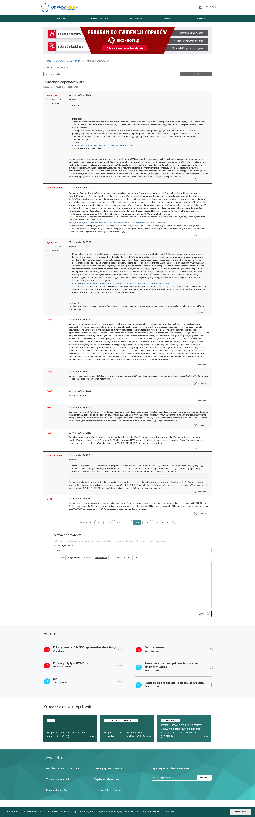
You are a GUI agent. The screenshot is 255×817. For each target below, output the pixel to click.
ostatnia (166, 522)
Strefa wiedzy (97, 18)
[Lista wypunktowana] (112, 557)
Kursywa (87, 557)
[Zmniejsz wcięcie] (124, 557)
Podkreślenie (101, 557)
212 (128, 522)
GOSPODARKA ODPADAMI (67, 60)
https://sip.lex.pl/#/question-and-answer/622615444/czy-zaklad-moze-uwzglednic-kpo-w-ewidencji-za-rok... (118, 222)
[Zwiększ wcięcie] (130, 557)
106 (47, 665)
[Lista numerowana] (118, 557)
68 (138, 649)
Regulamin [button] (169, 811)
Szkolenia (136, 18)
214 (146, 522)
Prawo (168, 18)
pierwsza (89, 522)
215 (156, 522)
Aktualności (58, 18)
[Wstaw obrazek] (136, 557)
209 (99, 522)
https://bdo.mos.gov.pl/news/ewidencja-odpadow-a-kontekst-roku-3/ (104, 145)
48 (47, 649)
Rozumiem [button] (240, 812)
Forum (200, 18)
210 (109, 522)
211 (118, 522)
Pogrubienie (74, 557)
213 (137, 522)
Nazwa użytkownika (63, 545)
